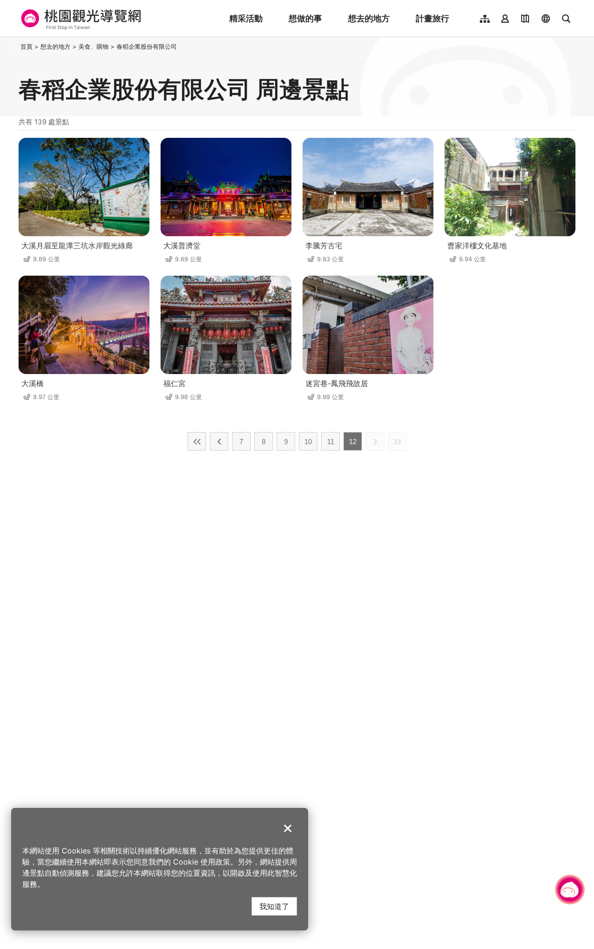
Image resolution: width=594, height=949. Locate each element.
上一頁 (219, 441)
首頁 (26, 46)
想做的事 (305, 18)
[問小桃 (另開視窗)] (570, 889)
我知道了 (274, 906)
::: (16, 46)
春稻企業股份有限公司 (146, 46)
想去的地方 (369, 18)
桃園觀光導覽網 (80, 18)
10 (308, 441)
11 (330, 441)
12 (352, 441)
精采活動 (246, 18)
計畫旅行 (432, 18)
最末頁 (397, 441)
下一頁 (375, 441)
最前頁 (196, 441)
